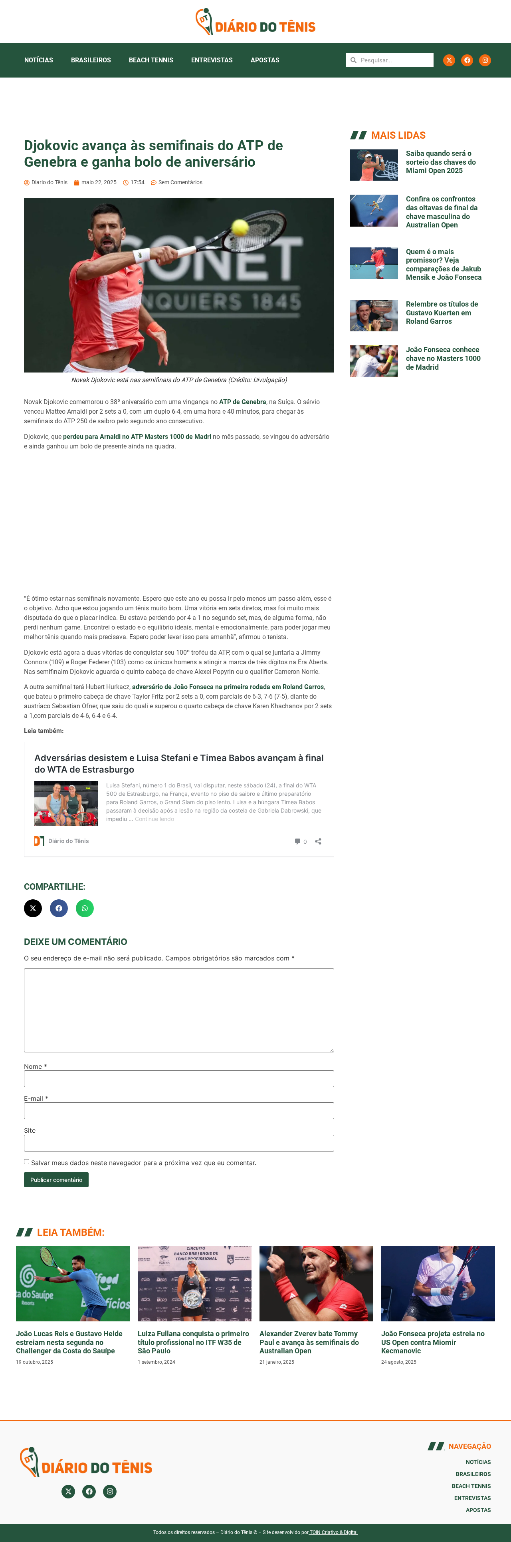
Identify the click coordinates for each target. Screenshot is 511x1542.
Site (30, 1130)
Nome (35, 1066)
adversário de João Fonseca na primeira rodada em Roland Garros (228, 687)
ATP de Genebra (242, 402)
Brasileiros (91, 60)
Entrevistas (212, 60)
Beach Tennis (151, 60)
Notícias (38, 60)
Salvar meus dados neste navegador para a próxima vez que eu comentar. (143, 1162)
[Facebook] (467, 60)
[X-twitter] (449, 60)
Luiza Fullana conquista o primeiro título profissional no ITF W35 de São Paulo (193, 1342)
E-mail (36, 1098)
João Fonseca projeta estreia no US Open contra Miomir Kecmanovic (433, 1342)
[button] (33, 908)
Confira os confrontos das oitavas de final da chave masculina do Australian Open (442, 212)
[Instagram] (485, 60)
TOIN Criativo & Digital (334, 1532)
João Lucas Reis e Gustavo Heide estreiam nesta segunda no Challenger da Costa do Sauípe (69, 1342)
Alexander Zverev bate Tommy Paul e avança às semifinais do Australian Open (309, 1342)
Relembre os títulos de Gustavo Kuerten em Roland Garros (442, 312)
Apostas (265, 60)
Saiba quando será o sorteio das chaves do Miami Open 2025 (441, 162)
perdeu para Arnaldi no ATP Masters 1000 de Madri (137, 436)
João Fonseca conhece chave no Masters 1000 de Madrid (443, 358)
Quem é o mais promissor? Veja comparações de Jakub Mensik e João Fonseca (444, 264)
